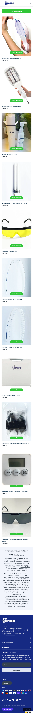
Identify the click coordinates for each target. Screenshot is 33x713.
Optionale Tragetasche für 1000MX (11, 383)
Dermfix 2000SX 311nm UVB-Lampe (11, 103)
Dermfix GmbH (11, 705)
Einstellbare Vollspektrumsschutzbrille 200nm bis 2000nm (15, 523)
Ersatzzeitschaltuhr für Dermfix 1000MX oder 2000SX (16, 476)
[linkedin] (10, 699)
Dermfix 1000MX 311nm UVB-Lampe (11, 56)
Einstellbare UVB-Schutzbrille (9, 244)
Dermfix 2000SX (21, 553)
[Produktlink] (16, 35)
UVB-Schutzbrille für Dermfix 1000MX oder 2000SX (15, 430)
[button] (2, 3)
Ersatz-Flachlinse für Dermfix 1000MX (12, 290)
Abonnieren (16, 667)
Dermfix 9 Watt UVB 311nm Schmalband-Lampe (14, 197)
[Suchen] (24, 3)
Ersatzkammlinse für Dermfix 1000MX (12, 337)
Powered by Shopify (20, 705)
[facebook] (6, 699)
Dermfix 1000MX (11, 552)
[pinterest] (13, 699)
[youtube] (20, 699)
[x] (3, 699)
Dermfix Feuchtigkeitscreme (9, 150)
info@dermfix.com (10, 630)
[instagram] (16, 699)
